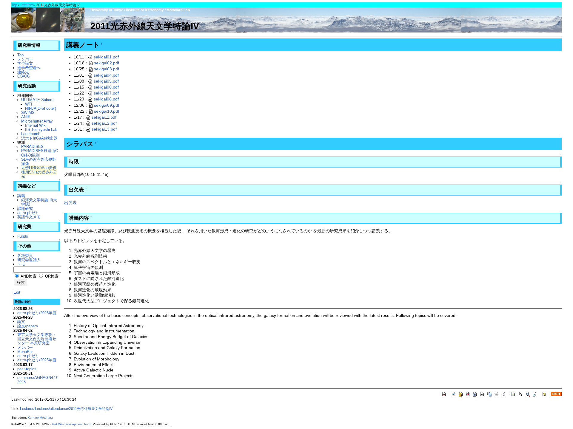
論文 (21, 321)
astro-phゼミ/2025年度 (36, 360)
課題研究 (25, 208)
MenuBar (25, 351)
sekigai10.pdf (106, 111)
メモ (21, 264)
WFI (28, 104)
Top (14, 5)
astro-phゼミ (28, 212)
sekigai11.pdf (104, 117)
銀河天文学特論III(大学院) (39, 202)
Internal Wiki (36, 125)
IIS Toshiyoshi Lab (41, 129)
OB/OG (23, 76)
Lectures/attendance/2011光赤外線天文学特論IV (74, 409)
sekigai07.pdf (106, 93)
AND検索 (28, 276)
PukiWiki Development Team (71, 424)
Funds (22, 236)
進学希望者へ (29, 68)
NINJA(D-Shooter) (40, 108)
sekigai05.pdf (106, 81)
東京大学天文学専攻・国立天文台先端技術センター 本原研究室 (36, 339)
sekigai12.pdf (104, 123)
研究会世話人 (29, 260)
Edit (16, 292)
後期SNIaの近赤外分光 (39, 174)
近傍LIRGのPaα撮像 (39, 167)
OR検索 (51, 276)
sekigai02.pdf (106, 63)
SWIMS (28, 112)
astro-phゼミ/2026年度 (36, 313)
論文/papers (27, 326)
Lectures (27, 5)
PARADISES (32, 146)
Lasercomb (30, 133)
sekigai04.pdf (106, 75)
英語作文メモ (29, 217)
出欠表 (70, 202)
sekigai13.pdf (104, 129)
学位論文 (25, 63)
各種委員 (25, 255)
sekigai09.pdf (106, 105)
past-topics (26, 369)
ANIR (25, 116)
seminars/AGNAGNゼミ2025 (38, 379)
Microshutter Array (37, 121)
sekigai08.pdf (106, 99)
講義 (21, 195)
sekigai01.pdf (106, 57)
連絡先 (23, 72)
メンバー (25, 59)
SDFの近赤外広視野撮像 (38, 161)
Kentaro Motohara (40, 417)
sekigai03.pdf (106, 68)
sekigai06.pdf (106, 87)
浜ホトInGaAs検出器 (39, 138)
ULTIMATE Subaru (37, 99)
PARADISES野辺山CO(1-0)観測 (39, 152)
